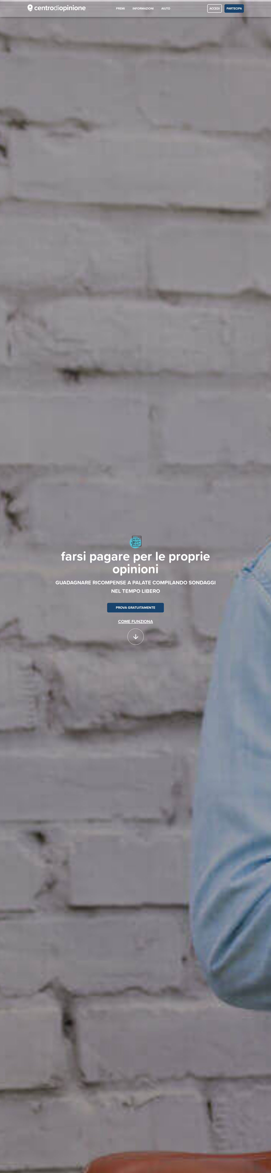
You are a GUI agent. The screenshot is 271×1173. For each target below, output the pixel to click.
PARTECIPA (234, 8)
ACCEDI (214, 8)
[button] (135, 634)
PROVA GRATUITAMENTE (135, 607)
